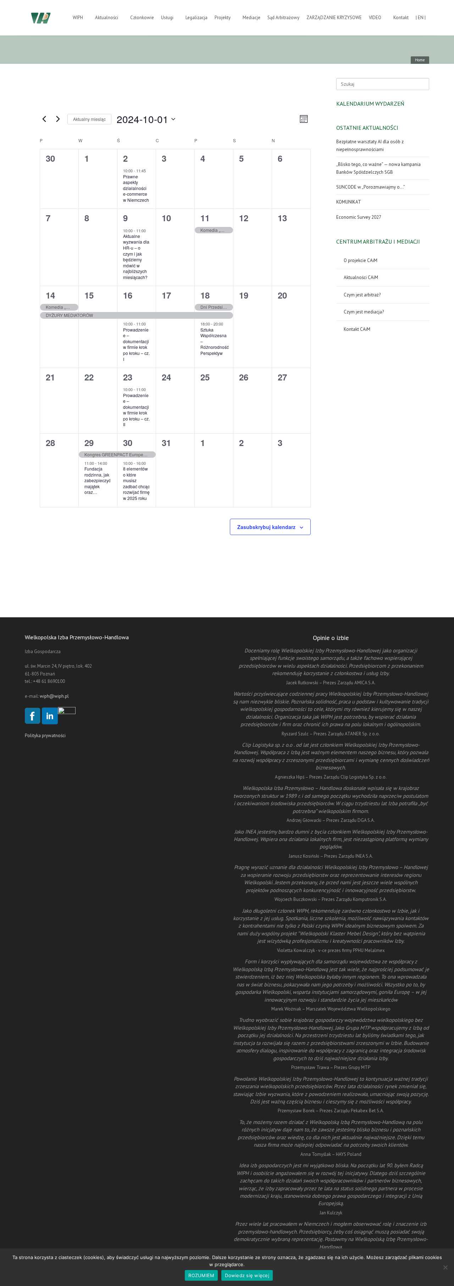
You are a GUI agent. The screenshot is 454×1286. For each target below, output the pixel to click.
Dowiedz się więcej (247, 1275)
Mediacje (251, 18)
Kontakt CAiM (357, 329)
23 (127, 377)
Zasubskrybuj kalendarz (266, 526)
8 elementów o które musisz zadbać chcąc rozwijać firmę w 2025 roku (136, 483)
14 (50, 295)
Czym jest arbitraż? (362, 295)
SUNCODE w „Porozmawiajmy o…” (370, 187)
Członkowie (142, 18)
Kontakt (401, 18)
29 (89, 442)
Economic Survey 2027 (358, 217)
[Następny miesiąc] (58, 119)
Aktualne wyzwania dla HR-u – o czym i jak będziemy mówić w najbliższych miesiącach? (136, 256)
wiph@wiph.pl (54, 696)
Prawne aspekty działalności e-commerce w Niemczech (136, 188)
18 (205, 295)
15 (89, 295)
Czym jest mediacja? (364, 312)
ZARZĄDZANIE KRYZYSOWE (334, 18)
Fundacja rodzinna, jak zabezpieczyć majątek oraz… (97, 480)
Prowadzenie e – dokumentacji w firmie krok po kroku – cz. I (136, 344)
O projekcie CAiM (360, 260)
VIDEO (375, 18)
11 (205, 218)
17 (166, 295)
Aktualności (106, 18)
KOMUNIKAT (348, 202)
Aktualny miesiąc (89, 119)
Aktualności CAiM (361, 277)
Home (420, 59)
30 (127, 442)
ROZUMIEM (201, 1275)
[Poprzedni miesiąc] (44, 119)
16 (127, 295)
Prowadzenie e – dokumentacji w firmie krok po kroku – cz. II (136, 410)
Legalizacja (196, 18)
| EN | (421, 18)
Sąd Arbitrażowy (283, 18)
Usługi (167, 18)
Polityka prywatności (45, 736)
